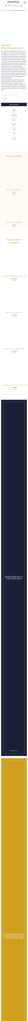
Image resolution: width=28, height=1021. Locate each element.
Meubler (8, 10)
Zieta (14, 110)
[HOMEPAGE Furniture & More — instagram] (6, 5)
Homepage (13, 2)
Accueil (3, 10)
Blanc (14, 120)
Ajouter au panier (14, 104)
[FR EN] (21, 5)
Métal (14, 125)
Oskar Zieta (14, 115)
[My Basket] (18, 5)
